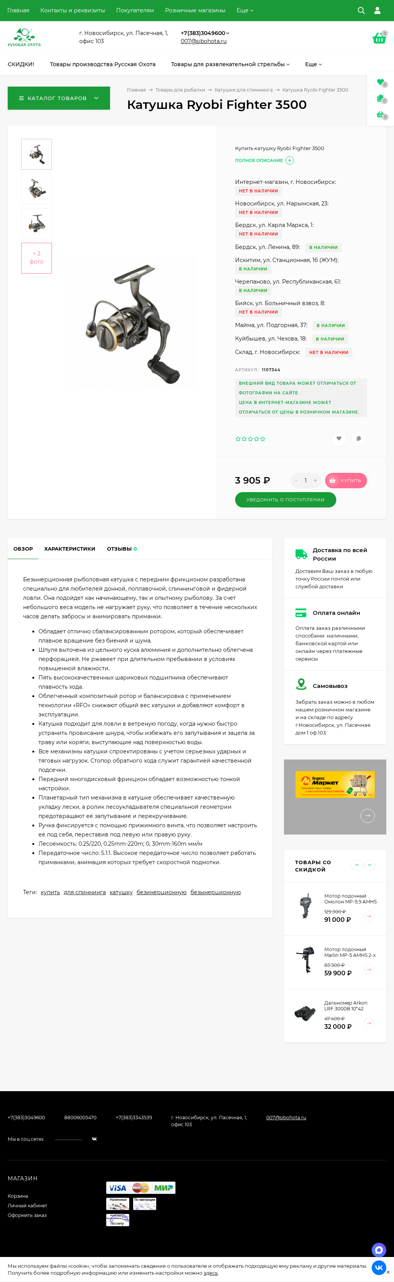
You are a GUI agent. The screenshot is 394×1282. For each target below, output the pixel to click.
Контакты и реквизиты (72, 10)
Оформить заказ (27, 1215)
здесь (211, 1273)
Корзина (18, 1196)
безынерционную (215, 892)
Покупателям (135, 10)
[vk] (94, 1139)
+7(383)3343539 (134, 1117)
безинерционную (162, 892)
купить (50, 892)
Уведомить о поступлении (286, 499)
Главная (18, 10)
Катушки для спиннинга (244, 90)
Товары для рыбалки (180, 90)
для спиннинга (85, 892)
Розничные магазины (195, 10)
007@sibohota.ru (204, 41)
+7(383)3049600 (203, 33)
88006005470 (80, 1117)
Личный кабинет (27, 1206)
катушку (121, 892)
